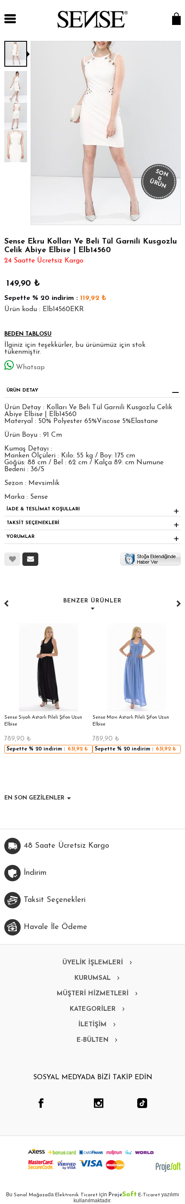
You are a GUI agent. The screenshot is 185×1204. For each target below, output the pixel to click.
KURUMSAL (92, 978)
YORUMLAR (20, 536)
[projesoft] (168, 1167)
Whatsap (30, 367)
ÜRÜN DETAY (22, 390)
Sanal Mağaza (31, 1195)
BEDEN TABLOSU (28, 334)
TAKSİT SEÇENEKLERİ (32, 523)
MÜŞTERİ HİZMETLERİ (93, 994)
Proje (122, 1195)
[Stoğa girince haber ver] (150, 558)
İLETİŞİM (92, 1025)
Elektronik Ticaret (76, 1195)
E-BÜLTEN (92, 1040)
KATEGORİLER (93, 1009)
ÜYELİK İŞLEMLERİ (92, 963)
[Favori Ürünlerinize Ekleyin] (12, 559)
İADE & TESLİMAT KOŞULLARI (43, 509)
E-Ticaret (149, 1195)
